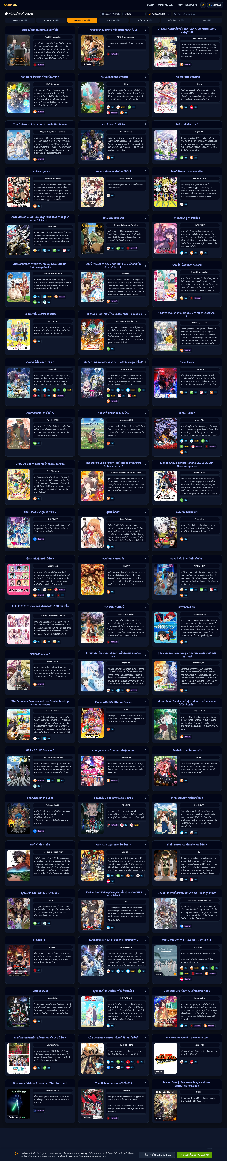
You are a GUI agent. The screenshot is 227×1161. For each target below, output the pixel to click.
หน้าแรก (150, 5)
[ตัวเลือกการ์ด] (72, 30)
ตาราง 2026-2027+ (166, 5)
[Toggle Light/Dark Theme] (203, 5)
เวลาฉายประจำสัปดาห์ (187, 5)
